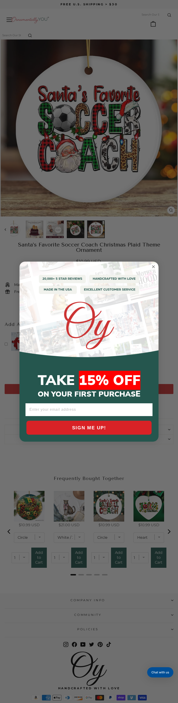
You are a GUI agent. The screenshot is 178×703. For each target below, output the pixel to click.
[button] (160, 672)
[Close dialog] (153, 266)
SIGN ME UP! (89, 427)
